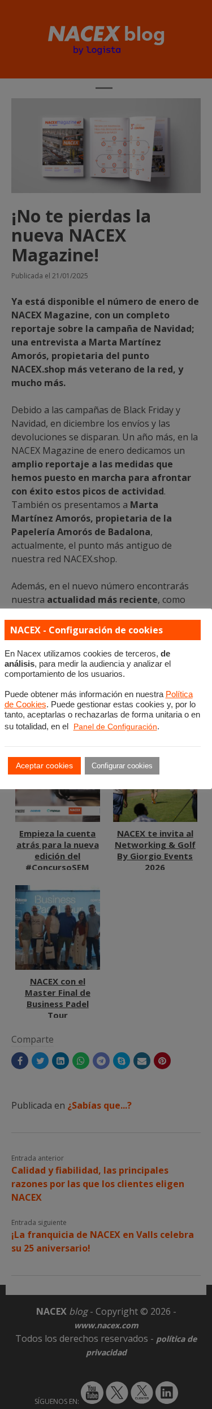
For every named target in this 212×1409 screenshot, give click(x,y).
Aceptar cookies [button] (44, 765)
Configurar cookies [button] (122, 766)
